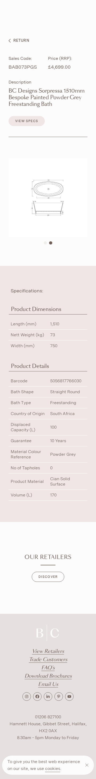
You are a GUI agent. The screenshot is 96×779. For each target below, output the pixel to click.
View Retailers (48, 651)
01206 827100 (48, 716)
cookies (52, 768)
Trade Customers (48, 660)
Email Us (48, 684)
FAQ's (48, 668)
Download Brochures (48, 676)
